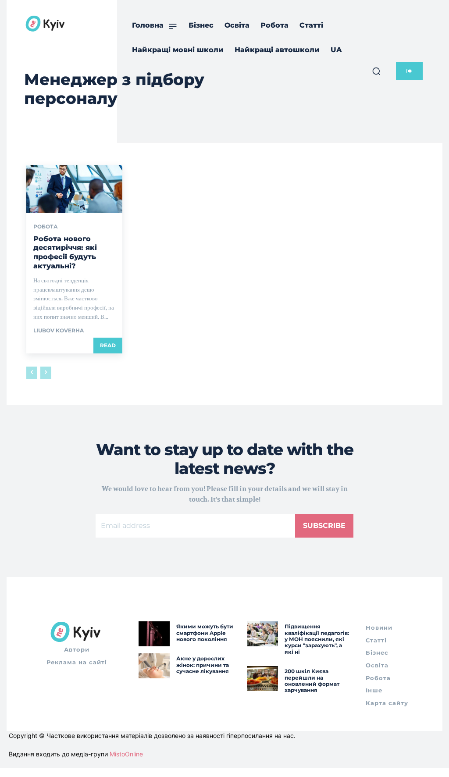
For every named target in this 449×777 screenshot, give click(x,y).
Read (108, 345)
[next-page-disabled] (45, 373)
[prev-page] (31, 373)
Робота (45, 226)
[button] (376, 71)
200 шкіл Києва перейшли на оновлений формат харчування (312, 680)
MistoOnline (126, 754)
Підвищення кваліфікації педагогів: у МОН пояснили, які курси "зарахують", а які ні (317, 639)
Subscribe (324, 525)
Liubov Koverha (58, 330)
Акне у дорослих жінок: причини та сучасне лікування (202, 664)
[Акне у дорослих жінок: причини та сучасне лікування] (154, 665)
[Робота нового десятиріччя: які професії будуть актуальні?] (74, 189)
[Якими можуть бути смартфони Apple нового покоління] (154, 633)
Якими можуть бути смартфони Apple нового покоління (204, 632)
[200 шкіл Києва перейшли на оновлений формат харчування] (262, 678)
